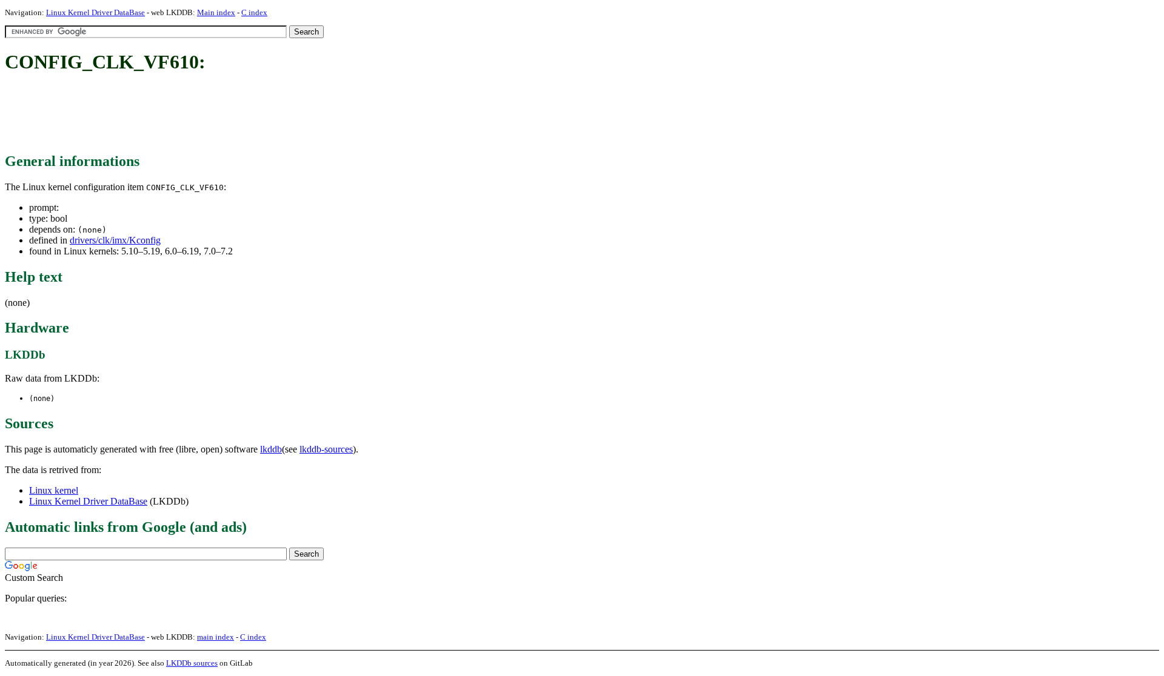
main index (215, 636)
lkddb (271, 449)
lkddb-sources (326, 449)
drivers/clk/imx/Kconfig (115, 240)
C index (254, 12)
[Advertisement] (225, 114)
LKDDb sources (192, 663)
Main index (216, 12)
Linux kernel (53, 490)
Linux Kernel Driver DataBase (95, 12)
